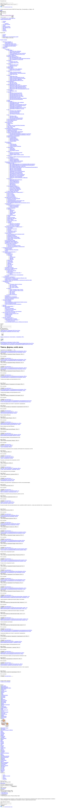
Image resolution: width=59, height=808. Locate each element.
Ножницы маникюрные (14, 159)
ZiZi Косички (10, 253)
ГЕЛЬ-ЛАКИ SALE (9, 42)
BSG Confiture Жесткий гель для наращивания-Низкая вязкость (22, 165)
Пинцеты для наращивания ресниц (12, 297)
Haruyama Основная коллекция (16, 92)
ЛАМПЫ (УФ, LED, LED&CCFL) (11, 242)
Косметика (7, 275)
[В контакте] (3, 788)
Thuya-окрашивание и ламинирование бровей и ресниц (16, 301)
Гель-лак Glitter (10, 121)
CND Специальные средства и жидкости (18, 53)
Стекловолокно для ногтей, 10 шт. (7, 480)
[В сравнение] (12, 358)
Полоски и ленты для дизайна (13, 225)
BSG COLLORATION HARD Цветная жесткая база (20, 58)
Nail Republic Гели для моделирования (17, 171)
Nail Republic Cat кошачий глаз (16, 106)
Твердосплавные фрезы (14, 139)
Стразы (8, 216)
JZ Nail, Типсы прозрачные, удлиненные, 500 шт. (10, 469)
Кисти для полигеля (11, 196)
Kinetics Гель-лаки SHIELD (15, 69)
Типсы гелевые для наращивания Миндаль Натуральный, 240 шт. (13, 549)
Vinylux (8, 124)
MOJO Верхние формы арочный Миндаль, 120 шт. (10, 424)
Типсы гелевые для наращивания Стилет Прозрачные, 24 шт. (12, 580)
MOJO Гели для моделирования (16, 172)
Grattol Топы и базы (13, 74)
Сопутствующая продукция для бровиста (13, 304)
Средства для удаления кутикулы (13, 245)
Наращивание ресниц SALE (10, 43)
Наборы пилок (10, 239)
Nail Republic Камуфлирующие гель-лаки (18, 107)
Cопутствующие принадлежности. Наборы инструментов (16, 321)
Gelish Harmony (10, 66)
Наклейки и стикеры (11, 215)
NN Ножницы (12, 149)
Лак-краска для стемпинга (15, 223)
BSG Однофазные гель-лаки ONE (16, 59)
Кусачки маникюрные (14, 158)
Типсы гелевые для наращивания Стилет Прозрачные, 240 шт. (12, 572)
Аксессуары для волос (11, 270)
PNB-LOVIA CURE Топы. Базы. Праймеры (18, 85)
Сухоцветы (9, 221)
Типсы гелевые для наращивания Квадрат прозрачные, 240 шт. (12, 533)
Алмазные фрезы (13, 137)
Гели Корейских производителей (16, 173)
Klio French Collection (14, 116)
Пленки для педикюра (14, 206)
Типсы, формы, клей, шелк (12, 191)
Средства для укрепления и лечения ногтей (15, 246)
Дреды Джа (9, 265)
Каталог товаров (3, 39)
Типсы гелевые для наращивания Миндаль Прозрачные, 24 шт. (12, 360)
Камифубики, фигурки (11, 218)
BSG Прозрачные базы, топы (15, 57)
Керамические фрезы (14, 138)
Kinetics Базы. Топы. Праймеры (16, 68)
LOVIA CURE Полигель (14, 181)
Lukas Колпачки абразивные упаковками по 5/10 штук (20, 133)
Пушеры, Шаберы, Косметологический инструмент (20, 156)
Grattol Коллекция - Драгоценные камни (18, 73)
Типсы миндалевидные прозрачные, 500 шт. (9, 516)
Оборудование (10, 271)
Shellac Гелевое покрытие (15, 52)
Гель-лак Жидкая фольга (12, 120)
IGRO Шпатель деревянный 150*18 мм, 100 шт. (9, 331)
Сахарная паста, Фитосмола (10, 309)
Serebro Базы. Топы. (13, 76)
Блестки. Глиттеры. (11, 217)
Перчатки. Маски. (8, 248)
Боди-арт (4, 305)
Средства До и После (9, 310)
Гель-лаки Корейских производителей (14, 119)
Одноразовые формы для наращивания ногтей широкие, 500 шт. (13, 377)
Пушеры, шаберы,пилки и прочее (16, 160)
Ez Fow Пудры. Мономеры (15, 188)
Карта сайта (2, 783)
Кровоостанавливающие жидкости (14, 201)
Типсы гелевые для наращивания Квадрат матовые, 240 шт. (12, 541)
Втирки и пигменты (11, 207)
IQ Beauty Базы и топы (14, 62)
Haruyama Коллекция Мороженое (16, 99)
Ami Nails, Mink (13, 212)
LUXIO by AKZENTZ (11, 55)
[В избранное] (11, 358)
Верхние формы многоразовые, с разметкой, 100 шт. (10, 642)
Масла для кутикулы (11, 244)
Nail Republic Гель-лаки (14, 103)
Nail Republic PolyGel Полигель (16, 179)
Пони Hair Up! (10, 264)
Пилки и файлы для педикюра (13, 237)
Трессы (11, 273)
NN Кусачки (12, 148)
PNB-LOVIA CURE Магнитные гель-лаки (18, 87)
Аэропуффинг (10, 227)
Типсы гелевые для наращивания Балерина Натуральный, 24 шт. (13, 561)
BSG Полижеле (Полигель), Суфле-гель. (18, 166)
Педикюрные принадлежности (11, 241)
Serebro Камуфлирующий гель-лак (16, 80)
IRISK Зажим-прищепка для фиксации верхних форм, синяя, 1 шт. (13, 608)
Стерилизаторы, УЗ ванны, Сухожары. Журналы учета (16, 277)
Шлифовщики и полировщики (13, 135)
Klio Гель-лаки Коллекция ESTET (16, 118)
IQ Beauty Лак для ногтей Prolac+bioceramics (16, 125)
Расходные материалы (9, 298)
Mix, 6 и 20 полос (13, 285)
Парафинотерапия (8, 314)
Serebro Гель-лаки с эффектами (16, 79)
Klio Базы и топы (13, 115)
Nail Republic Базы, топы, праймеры (17, 102)
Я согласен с (7, 806)
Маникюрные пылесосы (12, 130)
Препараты (7, 295)
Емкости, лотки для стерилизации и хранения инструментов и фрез (18, 280)
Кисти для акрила (10, 194)
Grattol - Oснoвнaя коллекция (15, 72)
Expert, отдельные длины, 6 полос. (16, 289)
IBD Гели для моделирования (15, 169)
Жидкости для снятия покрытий (13, 198)
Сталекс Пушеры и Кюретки (15, 146)
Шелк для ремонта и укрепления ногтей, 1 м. (9, 491)
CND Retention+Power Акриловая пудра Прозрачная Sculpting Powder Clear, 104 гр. (16, 344)
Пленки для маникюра (14, 205)
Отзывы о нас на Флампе (5, 681)
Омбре (11, 255)
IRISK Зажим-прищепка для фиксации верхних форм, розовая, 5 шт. (13, 619)
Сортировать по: (3, 349)
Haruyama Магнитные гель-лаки (16, 95)
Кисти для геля (10, 193)
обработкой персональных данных (8, 806)
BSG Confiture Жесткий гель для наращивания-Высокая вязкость (22, 164)
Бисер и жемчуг (10, 219)
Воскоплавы (7, 307)
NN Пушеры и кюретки (14, 150)
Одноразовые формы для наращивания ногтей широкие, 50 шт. (12, 390)
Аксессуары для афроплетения (11, 268)
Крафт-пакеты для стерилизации (11, 278)
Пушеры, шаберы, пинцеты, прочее (17, 154)
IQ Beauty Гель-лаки (14, 61)
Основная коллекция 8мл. (15, 111)
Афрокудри (9, 266)
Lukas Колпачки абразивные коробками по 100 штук (20, 134)
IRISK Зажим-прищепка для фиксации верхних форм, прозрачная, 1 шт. (14, 597)
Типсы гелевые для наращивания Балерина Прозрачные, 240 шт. (13, 368)
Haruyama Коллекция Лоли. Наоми (16, 96)
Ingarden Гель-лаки (13, 65)
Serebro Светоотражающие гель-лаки (17, 77)
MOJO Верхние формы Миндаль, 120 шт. (8, 412)
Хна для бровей (8, 300)
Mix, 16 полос (12, 291)
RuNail (8, 100)
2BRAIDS (12, 259)
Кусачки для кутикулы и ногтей (16, 152)
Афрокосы (9, 263)
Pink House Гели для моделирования (17, 175)
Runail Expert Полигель (14, 182)
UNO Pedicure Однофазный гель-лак (17, 113)
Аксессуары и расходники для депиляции (13, 311)
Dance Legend (10, 127)
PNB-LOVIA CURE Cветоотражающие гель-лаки (19, 88)
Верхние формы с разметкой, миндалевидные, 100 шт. (11, 664)
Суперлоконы (10, 261)
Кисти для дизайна (11, 195)
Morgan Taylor (10, 123)
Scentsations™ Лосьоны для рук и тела (17, 54)
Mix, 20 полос (12, 293)
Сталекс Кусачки (13, 144)
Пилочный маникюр (11, 235)
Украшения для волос (9, 267)
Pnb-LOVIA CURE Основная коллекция (17, 86)
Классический (12, 257)
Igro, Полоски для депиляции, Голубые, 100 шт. (9, 342)
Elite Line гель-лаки (13, 83)
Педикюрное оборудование (10, 45)
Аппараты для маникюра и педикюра (14, 129)
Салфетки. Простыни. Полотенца (11, 249)
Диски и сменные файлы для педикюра (15, 131)
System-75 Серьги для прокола (11, 318)
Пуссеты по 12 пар (11, 320)
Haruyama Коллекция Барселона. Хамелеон (18, 98)
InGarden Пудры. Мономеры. (15, 189)
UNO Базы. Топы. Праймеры (15, 110)
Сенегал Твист (10, 262)
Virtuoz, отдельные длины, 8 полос (16, 290)
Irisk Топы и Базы (13, 82)
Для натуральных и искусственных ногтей (15, 234)
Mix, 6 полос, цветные (14, 287)
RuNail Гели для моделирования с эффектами (18, 177)
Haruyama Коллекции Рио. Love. (16, 93)
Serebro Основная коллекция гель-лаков (17, 78)
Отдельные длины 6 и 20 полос (16, 284)
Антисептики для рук (11, 199)
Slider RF (11, 211)
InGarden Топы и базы (14, 64)
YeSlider (11, 214)
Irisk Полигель (12, 183)
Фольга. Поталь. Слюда (12, 220)
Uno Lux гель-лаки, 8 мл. (14, 112)
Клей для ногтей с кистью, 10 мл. (7, 503)
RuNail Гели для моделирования (16, 176)
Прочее (6, 250)
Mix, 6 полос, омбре (13, 286)
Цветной (11, 258)
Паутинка (9, 229)
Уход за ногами (8, 316)
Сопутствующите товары (10, 240)
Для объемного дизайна (12, 230)
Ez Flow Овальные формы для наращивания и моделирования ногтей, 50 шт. (15, 401)
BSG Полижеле (13, 184)
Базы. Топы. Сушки (11, 126)
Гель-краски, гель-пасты (12, 228)
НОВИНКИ (5, 46)
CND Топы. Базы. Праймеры (15, 51)
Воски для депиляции (9, 308)
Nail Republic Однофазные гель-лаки (17, 108)
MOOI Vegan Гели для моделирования (17, 174)
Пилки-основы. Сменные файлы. (13, 238)
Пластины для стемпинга (15, 224)
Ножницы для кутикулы (14, 153)
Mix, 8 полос (12, 292)
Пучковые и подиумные (12, 294)
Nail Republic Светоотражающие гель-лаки (18, 104)
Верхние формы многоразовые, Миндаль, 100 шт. (10, 435)
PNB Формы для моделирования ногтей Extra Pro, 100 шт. (11, 653)
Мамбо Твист (10, 260)
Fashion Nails (12, 213)
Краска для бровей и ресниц (10, 303)
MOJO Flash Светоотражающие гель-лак (18, 105)
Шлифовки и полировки (12, 236)
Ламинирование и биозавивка (11, 296)
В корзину (2, 358)
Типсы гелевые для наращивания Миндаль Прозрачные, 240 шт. (13, 352)
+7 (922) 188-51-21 (11, 18)
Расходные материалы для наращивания (15, 274)
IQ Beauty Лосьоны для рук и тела (11, 313)
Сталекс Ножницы (13, 145)
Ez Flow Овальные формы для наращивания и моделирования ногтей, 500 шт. (15, 631)
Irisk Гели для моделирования (15, 168)
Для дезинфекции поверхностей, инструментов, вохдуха (18, 202)
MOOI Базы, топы (13, 90)
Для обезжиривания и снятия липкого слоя (15, 200)
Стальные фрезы (13, 141)
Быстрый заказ (8, 358)
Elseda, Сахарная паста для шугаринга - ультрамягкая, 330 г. (12, 336)
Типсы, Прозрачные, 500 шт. (6, 446)
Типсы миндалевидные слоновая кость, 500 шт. (9, 524)
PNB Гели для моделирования (15, 170)
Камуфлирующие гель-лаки (15, 97)
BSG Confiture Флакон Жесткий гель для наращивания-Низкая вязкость (24, 167)
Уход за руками (8, 315)
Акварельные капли (11, 231)
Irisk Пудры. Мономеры (14, 190)
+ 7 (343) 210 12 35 (4, 18)
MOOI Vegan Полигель (14, 180)
